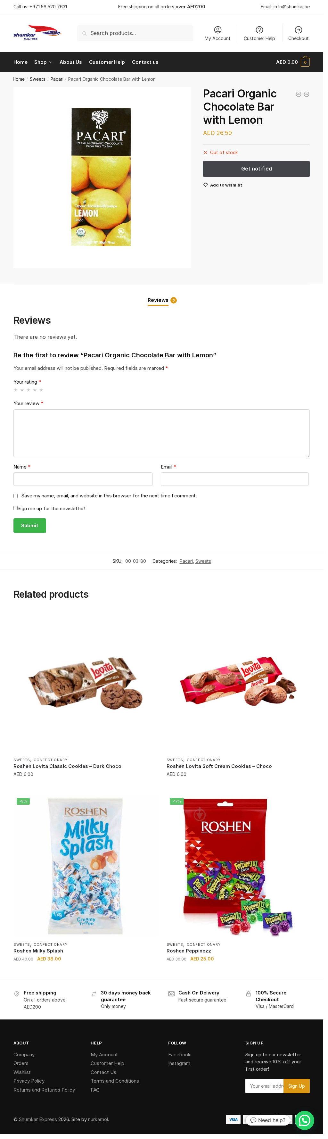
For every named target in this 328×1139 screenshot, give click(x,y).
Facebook (179, 1055)
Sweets (37, 79)
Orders (21, 1063)
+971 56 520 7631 (48, 6)
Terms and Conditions (115, 1081)
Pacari (57, 79)
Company (24, 1055)
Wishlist (22, 1072)
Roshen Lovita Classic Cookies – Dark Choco (67, 766)
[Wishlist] (147, 620)
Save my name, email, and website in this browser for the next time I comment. (109, 496)
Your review (28, 403)
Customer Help (259, 38)
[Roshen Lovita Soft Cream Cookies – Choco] (238, 682)
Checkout (298, 38)
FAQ (95, 1090)
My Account (218, 38)
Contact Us (103, 1072)
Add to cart (85, 787)
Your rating (27, 382)
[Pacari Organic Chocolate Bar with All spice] (298, 94)
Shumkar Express (38, 1119)
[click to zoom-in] (102, 177)
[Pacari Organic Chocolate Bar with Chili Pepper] (306, 94)
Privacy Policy (29, 1081)
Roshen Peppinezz (189, 951)
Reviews (158, 300)
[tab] (162, 295)
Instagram (179, 1063)
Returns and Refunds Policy (44, 1090)
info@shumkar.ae (292, 6)
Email (168, 467)
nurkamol (98, 1119)
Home (19, 79)
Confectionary (50, 760)
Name (21, 467)
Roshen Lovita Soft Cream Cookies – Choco (219, 766)
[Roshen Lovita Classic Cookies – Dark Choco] (85, 682)
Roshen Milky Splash (38, 951)
